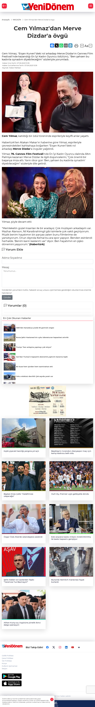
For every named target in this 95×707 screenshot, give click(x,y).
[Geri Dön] (4, 5)
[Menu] (90, 5)
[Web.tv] (78, 647)
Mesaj (5, 267)
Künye (4, 663)
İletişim (4, 669)
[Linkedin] (66, 647)
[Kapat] (51, 699)
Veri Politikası (7, 661)
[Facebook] (47, 647)
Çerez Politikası (7, 658)
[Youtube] (72, 647)
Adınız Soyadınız (12, 257)
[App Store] (47, 683)
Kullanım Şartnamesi (9, 666)
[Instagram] (60, 647)
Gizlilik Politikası (7, 656)
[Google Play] (47, 676)
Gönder (7, 297)
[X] (53, 647)
